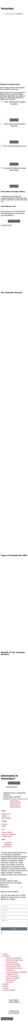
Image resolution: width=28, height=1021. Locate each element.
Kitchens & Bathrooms (14, 960)
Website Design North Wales (11, 889)
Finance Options (9, 990)
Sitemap (3, 879)
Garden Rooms (12, 974)
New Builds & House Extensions (14, 969)
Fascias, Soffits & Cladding (16, 972)
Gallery (5, 984)
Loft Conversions (12, 976)
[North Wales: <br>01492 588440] (14, 995)
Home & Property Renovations (12, 979)
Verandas (9, 982)
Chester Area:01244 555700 (14, 1012)
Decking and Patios (13, 966)
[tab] (6, 225)
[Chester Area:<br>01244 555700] (14, 1007)
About (5, 986)
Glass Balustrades (13, 964)
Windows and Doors (13, 958)
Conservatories (12, 962)
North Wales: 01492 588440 (14, 1001)
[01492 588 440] (3, 788)
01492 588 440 (11, 787)
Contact (6, 988)
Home (7, 14)
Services (13, 14)
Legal (3, 829)
